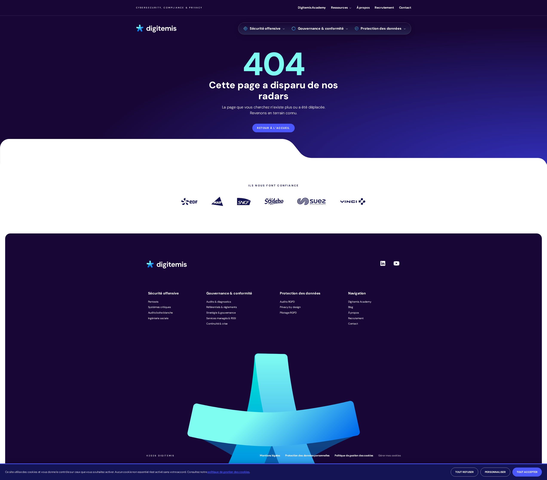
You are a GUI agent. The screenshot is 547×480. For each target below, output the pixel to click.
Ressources (339, 7)
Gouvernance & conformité (321, 28)
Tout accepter (527, 472)
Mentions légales (270, 455)
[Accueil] (156, 28)
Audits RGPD (287, 301)
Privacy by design (290, 307)
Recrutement (384, 7)
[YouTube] (396, 267)
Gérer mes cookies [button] (389, 455)
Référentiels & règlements (221, 307)
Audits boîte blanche (160, 312)
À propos (363, 7)
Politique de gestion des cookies (354, 455)
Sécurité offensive (265, 28)
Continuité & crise (217, 323)
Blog (350, 307)
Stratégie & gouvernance (221, 312)
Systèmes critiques (159, 307)
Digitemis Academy (312, 7)
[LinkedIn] (382, 267)
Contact (405, 7)
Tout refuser (464, 472)
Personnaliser (495, 472)
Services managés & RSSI (221, 318)
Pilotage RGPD (288, 312)
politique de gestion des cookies (228, 472)
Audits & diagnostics (218, 301)
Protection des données (381, 28)
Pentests (153, 301)
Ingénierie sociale (158, 318)
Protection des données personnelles (307, 455)
